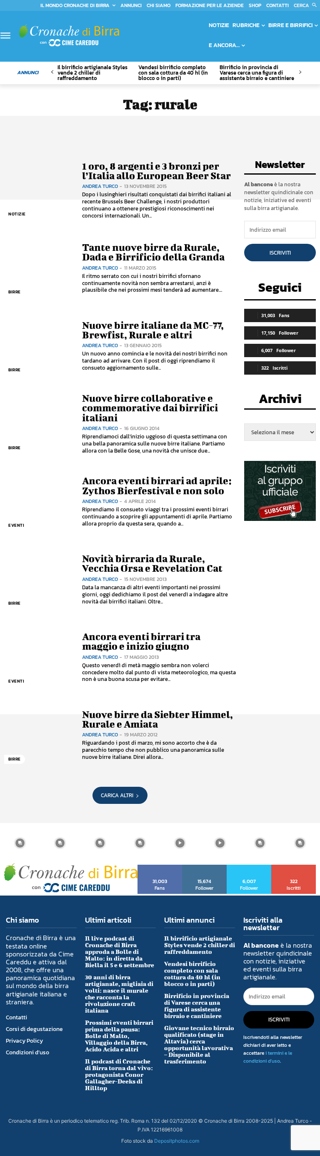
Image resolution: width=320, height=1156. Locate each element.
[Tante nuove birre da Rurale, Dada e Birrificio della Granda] (39, 268)
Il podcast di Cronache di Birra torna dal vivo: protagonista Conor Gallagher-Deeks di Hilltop (119, 1074)
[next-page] (300, 72)
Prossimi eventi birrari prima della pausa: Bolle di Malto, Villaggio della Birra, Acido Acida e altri (119, 1036)
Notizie (17, 214)
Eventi (16, 525)
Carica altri (117, 795)
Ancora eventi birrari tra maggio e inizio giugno (141, 641)
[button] (307, 5)
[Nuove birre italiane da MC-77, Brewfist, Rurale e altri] (39, 346)
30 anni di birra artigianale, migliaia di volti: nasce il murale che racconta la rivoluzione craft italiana (119, 993)
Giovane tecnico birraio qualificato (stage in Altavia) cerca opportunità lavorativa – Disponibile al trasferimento (199, 1044)
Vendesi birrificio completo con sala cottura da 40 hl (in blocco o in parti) (173, 72)
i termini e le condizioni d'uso (267, 1057)
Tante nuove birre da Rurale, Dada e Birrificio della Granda (153, 252)
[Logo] (69, 35)
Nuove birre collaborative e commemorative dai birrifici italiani (150, 407)
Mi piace (160, 867)
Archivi (280, 401)
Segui (204, 867)
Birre (14, 292)
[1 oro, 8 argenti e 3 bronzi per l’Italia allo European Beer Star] (39, 190)
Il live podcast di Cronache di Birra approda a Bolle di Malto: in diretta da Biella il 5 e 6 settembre (119, 951)
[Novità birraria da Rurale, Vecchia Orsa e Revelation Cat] (39, 579)
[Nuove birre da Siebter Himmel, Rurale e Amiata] (39, 735)
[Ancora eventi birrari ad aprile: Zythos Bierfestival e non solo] (39, 502)
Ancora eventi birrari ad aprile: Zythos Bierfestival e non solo (156, 485)
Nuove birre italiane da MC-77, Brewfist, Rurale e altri (153, 329)
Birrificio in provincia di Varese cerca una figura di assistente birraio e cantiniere (257, 72)
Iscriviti (280, 253)
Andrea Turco (100, 186)
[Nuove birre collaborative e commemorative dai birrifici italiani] (39, 424)
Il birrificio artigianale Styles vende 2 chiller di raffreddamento (93, 72)
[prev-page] (52, 72)
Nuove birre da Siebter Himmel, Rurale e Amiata (157, 719)
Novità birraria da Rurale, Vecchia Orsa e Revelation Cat (152, 563)
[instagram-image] (20, 843)
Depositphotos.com (176, 1141)
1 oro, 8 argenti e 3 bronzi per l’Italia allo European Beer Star (156, 170)
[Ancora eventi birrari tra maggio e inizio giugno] (39, 657)
